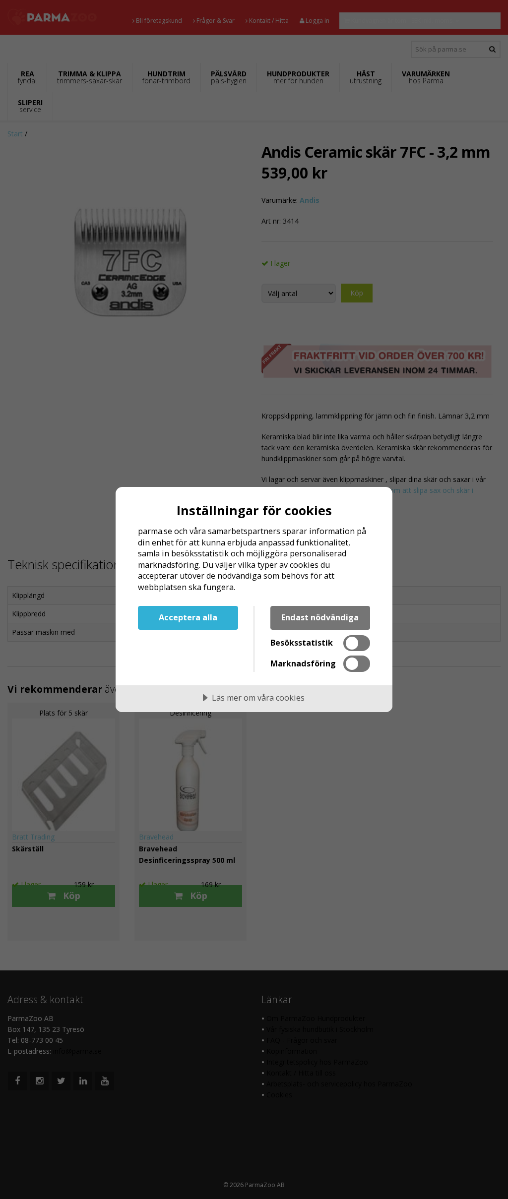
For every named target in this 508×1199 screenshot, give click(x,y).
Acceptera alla (188, 617)
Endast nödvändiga (320, 617)
